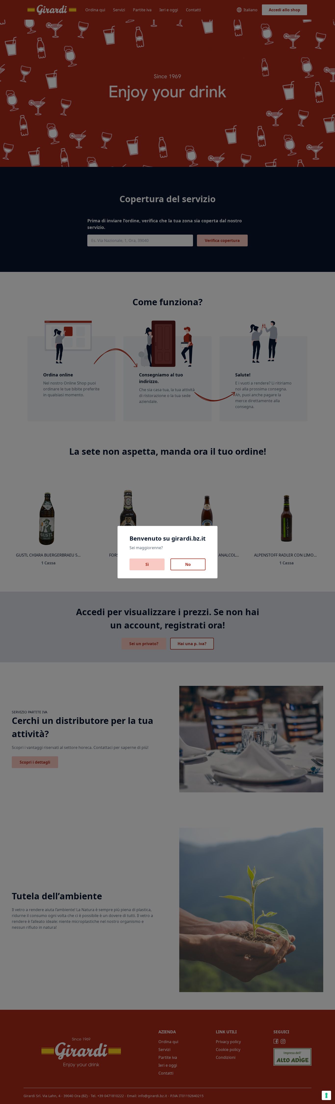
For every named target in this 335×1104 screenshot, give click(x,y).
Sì (147, 564)
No (188, 564)
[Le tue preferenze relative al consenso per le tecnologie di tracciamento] (326, 1095)
